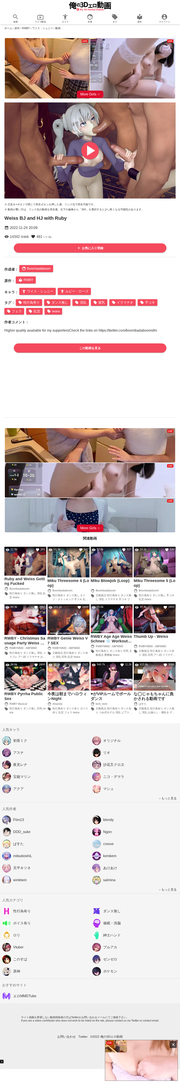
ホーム (8, 28)
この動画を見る (90, 348)
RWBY (26, 28)
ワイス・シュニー (42, 28)
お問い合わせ (66, 1036)
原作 (17, 28)
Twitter (83, 1036)
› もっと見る (168, 798)
